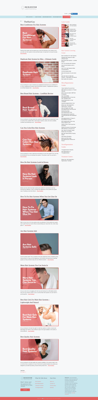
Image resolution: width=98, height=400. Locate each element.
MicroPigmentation (47, 16)
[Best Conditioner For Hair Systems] (65, 26)
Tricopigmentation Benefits (67, 149)
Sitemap (52, 387)
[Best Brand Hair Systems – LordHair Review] (65, 35)
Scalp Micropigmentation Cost (68, 103)
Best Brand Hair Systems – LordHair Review (36, 93)
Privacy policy (53, 385)
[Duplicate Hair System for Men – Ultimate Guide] (65, 31)
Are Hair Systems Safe (28, 231)
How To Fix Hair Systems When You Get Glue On (38, 197)
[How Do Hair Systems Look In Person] (65, 44)
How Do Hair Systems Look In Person (34, 162)
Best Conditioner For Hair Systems (33, 25)
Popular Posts (29, 16)
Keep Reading (23, 53)
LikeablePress (59, 398)
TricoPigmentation (57, 16)
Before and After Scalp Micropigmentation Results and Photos (68, 139)
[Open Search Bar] (71, 17)
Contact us (52, 383)
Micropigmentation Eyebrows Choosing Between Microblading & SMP (68, 115)
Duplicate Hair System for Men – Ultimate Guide (38, 59)
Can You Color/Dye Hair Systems (32, 128)
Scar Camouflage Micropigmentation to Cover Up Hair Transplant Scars (68, 97)
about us (52, 381)
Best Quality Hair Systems (30, 337)
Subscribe (25, 389)
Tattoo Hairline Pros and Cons (67, 88)
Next (24, 372)
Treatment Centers (39, 385)
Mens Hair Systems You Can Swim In (34, 265)
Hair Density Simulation (66, 136)
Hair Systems (38, 16)
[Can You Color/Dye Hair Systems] (65, 40)
